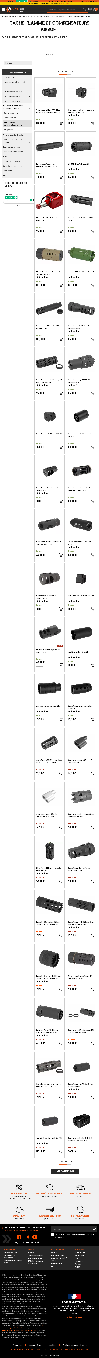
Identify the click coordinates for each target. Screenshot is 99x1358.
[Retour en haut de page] (96, 812)
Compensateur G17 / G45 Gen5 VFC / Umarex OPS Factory (81, 111)
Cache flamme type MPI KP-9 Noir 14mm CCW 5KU (80, 381)
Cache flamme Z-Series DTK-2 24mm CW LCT (47, 597)
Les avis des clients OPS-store (13, 1261)
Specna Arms (79, 1255)
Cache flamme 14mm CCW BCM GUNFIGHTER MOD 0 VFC (79, 489)
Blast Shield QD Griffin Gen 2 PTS (80, 164)
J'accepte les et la (74, 1235)
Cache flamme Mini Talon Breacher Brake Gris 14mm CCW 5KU (48, 1085)
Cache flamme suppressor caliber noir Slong (80, 707)
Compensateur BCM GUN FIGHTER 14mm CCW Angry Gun (48, 543)
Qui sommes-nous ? (11, 1253)
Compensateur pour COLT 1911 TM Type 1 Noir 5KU (80, 761)
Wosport (78, 1264)
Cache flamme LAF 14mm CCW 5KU (49, 434)
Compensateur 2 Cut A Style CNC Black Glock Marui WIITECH (80, 1139)
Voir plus (49, 54)
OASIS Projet (43, 1355)
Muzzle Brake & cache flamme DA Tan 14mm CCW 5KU (48, 273)
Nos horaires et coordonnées (9, 1256)
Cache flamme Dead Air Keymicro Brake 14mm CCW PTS (80, 869)
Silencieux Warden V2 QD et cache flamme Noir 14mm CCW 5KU (48, 1031)
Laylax (77, 1258)
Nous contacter (57, 1263)
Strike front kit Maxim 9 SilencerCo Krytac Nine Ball (48, 869)
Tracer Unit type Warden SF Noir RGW (49, 1138)
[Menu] (3, 10)
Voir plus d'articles (65, 1171)
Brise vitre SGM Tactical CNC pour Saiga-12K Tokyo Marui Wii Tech (48, 923)
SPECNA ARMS (64, 3)
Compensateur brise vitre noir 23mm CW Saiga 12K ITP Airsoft (81, 815)
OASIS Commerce (54, 1355)
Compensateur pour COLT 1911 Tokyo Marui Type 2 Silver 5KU (47, 815)
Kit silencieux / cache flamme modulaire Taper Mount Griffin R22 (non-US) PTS (48, 165)
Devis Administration (35, 1258)
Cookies (52, 1345)
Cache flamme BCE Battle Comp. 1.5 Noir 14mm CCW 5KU (49, 381)
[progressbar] (65, 74)
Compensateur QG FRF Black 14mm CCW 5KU (80, 435)
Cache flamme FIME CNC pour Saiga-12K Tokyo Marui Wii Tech (81, 923)
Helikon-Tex (79, 1261)
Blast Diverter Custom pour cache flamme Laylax (48, 651)
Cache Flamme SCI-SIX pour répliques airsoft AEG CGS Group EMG (49, 761)
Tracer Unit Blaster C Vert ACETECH (81, 272)
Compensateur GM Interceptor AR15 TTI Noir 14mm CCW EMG (81, 1031)
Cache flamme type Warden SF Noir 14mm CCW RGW (80, 1085)
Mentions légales (35, 1345)
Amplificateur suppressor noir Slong (48, 706)
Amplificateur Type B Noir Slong (79, 652)
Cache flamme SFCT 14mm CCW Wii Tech (81, 219)
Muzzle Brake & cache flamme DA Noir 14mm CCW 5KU (80, 977)
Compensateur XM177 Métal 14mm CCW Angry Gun (49, 327)
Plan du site (17, 1345)
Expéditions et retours (36, 1255)
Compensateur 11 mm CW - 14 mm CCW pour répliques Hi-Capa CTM (48, 111)
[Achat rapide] (61, 123)
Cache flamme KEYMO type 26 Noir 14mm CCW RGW (80, 327)
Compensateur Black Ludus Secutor (81, 596)
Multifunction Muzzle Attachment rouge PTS (48, 219)
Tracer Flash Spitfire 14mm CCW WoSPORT (79, 543)
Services (54, 1253)
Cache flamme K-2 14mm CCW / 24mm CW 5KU (47, 489)
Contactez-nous (75, 1317)
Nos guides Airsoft (58, 1255)
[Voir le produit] (61, 773)
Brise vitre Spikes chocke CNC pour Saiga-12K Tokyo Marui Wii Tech (48, 977)
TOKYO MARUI (80, 1253)
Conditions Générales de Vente (75, 1345)
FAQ (52, 1266)
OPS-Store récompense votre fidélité (36, 1262)
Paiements (31, 1253)
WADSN (77, 1267)
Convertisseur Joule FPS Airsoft (60, 1259)
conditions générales (73, 1234)
